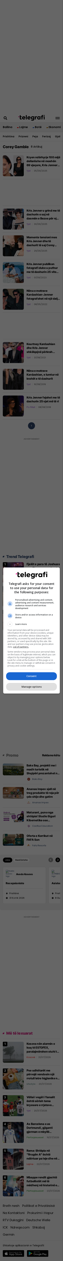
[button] (31, 624)
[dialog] (31, 630)
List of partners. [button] (21, 646)
